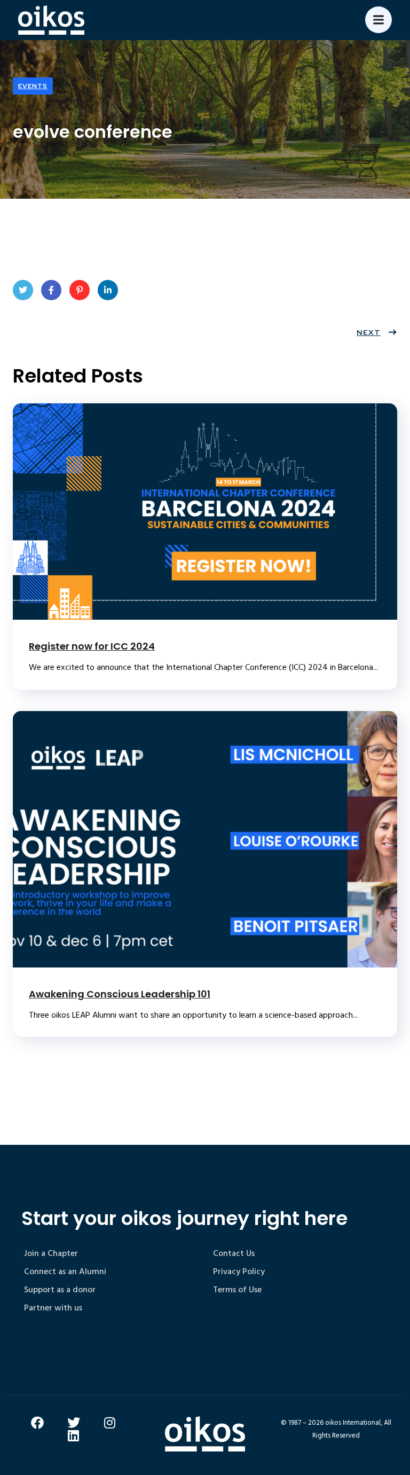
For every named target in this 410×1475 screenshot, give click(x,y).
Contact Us (234, 1253)
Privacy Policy (239, 1271)
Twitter (23, 290)
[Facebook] (37, 1422)
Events (33, 86)
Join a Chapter (51, 1253)
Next (369, 332)
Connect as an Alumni (65, 1271)
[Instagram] (110, 1422)
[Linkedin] (73, 1435)
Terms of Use (237, 1290)
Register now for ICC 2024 (92, 646)
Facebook (51, 290)
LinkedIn (108, 290)
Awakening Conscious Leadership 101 (119, 994)
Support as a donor (60, 1290)
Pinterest (79, 290)
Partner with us (53, 1308)
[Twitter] (73, 1422)
